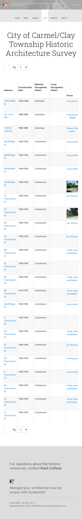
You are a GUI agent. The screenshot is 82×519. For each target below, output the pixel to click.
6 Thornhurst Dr (9, 375)
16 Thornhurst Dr (9, 199)
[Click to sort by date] (19, 93)
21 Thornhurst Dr (9, 348)
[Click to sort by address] (5, 93)
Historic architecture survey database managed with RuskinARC (34, 4)
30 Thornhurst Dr (9, 253)
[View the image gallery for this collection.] (24, 458)
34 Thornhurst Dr (9, 388)
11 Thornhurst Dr (9, 415)
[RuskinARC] (12, 481)
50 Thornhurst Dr (9, 334)
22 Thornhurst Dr (9, 402)
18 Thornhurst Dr (9, 212)
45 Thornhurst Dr (9, 280)
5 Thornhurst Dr (9, 320)
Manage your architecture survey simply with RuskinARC (36, 490)
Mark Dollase (51, 468)
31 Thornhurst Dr (9, 266)
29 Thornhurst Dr (9, 361)
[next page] (6, 67)
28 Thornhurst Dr (9, 293)
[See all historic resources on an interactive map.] (17, 458)
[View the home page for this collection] (11, 458)
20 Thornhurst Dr (9, 226)
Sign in (75, 5)
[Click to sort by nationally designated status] (36, 93)
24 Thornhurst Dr (9, 239)
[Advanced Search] (43, 458)
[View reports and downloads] (37, 458)
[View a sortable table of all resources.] (30, 458)
